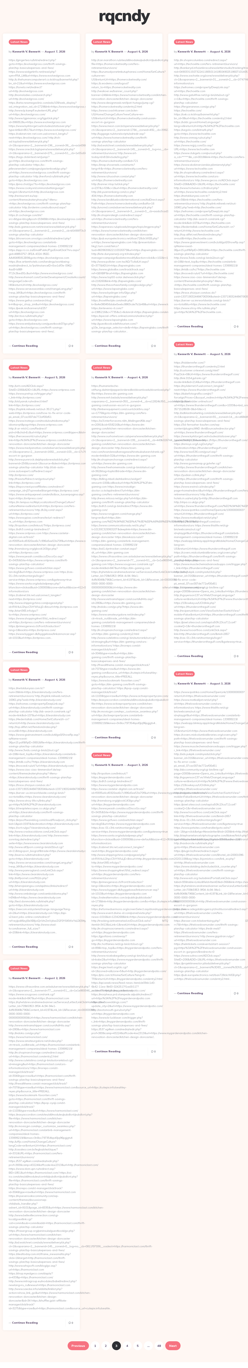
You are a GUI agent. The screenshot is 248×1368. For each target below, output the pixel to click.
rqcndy (124, 15)
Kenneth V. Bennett (26, 51)
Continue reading (25, 345)
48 (159, 1346)
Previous (78, 1346)
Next (173, 1346)
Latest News (19, 41)
